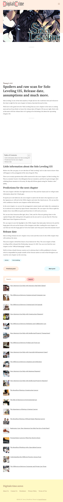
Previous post (11, 269)
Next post (52, 269)
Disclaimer (22, 491)
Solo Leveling (16, 260)
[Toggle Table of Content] (28, 155)
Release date (8, 162)
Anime (6, 260)
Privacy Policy (32, 491)
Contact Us (14, 491)
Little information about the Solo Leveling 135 (17, 158)
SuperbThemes (42, 499)
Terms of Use (43, 491)
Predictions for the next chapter (14, 160)
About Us (6, 491)
